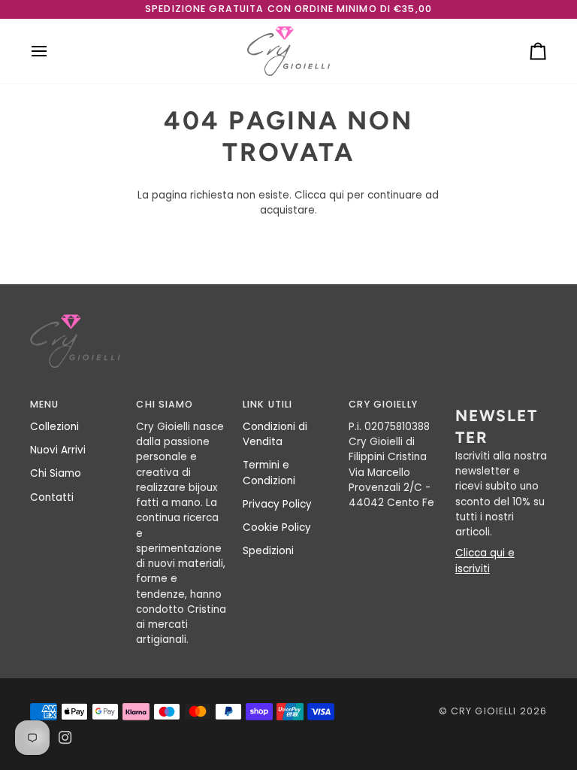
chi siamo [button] (164, 404)
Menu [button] (44, 404)
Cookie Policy (277, 527)
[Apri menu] (52, 51)
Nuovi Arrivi (58, 450)
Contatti (52, 497)
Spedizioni (268, 551)
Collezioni (54, 427)
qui (336, 195)
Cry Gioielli (484, 711)
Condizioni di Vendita (275, 434)
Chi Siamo (55, 473)
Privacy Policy (277, 504)
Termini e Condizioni (269, 472)
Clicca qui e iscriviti (485, 560)
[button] (501, 401)
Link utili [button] (267, 404)
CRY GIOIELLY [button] (383, 404)
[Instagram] (65, 737)
